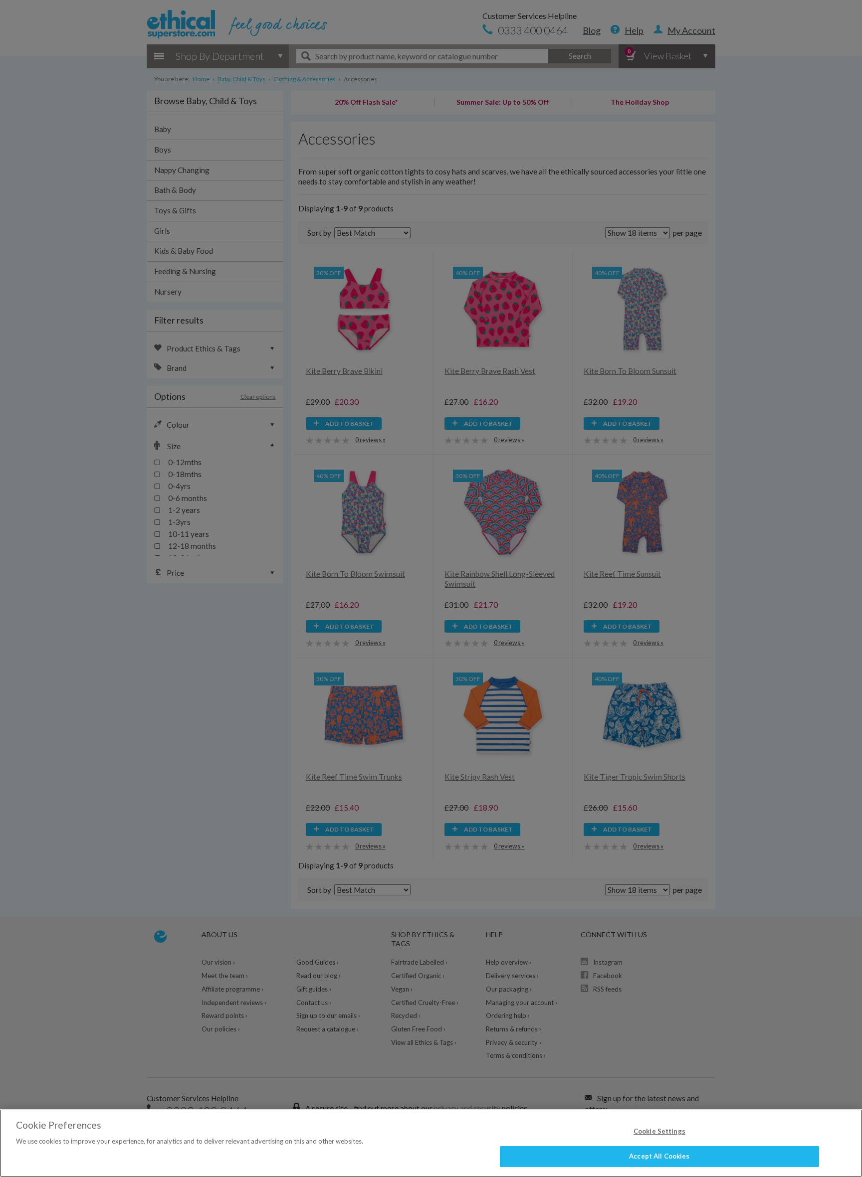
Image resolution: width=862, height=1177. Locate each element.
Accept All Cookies (659, 1156)
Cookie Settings (659, 1131)
